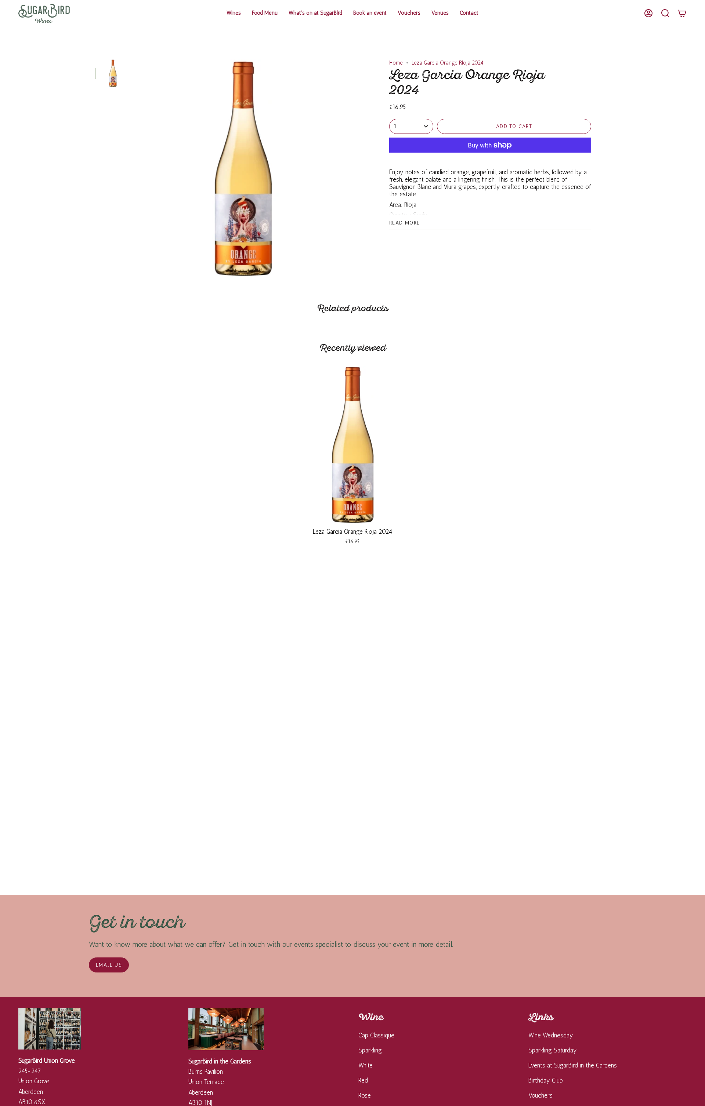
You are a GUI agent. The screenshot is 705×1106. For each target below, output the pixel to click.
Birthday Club (545, 1080)
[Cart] (682, 13)
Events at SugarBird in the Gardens (572, 1065)
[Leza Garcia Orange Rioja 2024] (353, 445)
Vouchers (540, 1095)
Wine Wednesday (550, 1035)
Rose (364, 1095)
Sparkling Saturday (552, 1050)
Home (396, 62)
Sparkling (370, 1050)
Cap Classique (376, 1035)
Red (363, 1080)
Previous (134, 168)
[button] (233, 13)
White (365, 1065)
